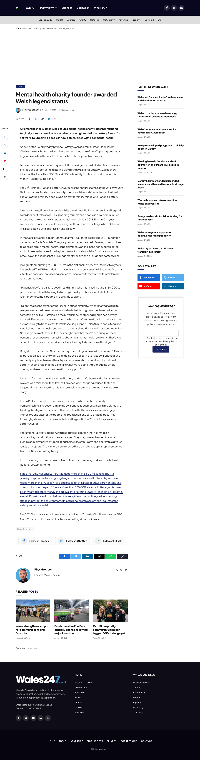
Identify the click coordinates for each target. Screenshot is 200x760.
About (63, 741)
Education (83, 7)
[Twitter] (5, 145)
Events (136, 697)
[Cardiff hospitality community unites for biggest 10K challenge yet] (110, 611)
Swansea (71, 20)
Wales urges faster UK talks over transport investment (156, 250)
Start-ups (138, 712)
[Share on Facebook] (29, 118)
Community (81, 687)
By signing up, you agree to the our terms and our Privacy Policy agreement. (161, 341)
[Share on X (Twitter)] (36, 118)
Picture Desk (95, 741)
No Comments (67, 110)
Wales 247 (103, 749)
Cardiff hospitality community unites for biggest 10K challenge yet (109, 629)
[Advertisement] (100, 57)
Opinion (137, 702)
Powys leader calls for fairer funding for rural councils (160, 218)
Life (159, 20)
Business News (141, 682)
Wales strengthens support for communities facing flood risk (33, 629)
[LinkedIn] (5, 153)
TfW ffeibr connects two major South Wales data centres (158, 202)
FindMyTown (46, 7)
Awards (137, 687)
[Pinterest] (5, 161)
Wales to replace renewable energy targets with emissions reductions (157, 115)
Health (78, 697)
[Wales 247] (17, 8)
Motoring (94, 20)
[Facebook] (5, 137)
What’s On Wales (83, 682)
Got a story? (109, 20)
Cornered (149, 20)
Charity (82, 20)
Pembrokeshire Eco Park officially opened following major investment (71, 629)
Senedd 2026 (45, 20)
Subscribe (161, 349)
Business (67, 7)
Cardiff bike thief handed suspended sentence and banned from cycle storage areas (161, 184)
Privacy (112, 741)
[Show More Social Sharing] (55, 118)
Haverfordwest (24, 529)
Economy (138, 707)
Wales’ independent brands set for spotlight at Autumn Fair (157, 131)
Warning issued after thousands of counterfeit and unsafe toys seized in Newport (158, 164)
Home (18, 28)
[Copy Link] (42, 118)
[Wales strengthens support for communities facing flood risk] (33, 611)
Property (136, 20)
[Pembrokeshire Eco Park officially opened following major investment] (71, 611)
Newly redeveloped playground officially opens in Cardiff (161, 147)
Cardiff (59, 20)
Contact (146, 741)
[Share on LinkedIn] (49, 118)
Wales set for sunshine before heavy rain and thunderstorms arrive (160, 99)
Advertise (123, 20)
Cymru (30, 7)
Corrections (128, 741)
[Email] (5, 169)
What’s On (100, 7)
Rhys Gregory (32, 110)
